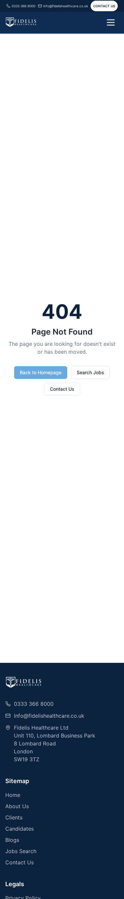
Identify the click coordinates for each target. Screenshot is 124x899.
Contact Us (104, 6)
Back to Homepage (41, 372)
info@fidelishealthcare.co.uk (65, 6)
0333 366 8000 (23, 6)
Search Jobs (90, 372)
